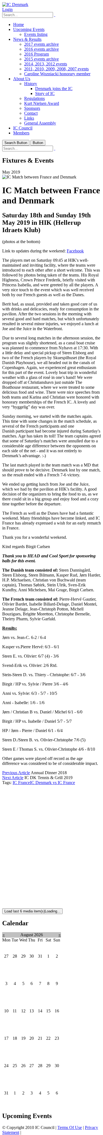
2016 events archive (41, 49)
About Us (21, 78)
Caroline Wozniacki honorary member (57, 73)
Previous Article (16, 772)
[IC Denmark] (15, 4)
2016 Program (36, 54)
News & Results (27, 39)
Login (7, 9)
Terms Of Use (69, 1127)
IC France (21, 782)
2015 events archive (41, 59)
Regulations (34, 98)
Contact (31, 113)
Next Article (12, 777)
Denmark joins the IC (54, 88)
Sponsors (32, 108)
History (30, 83)
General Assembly (40, 123)
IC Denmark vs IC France (52, 782)
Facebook (75, 251)
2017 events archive (41, 44)
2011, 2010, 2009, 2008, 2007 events (56, 69)
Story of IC (45, 93)
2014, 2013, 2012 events (45, 64)
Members (21, 133)
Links (29, 118)
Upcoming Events (28, 29)
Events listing (36, 34)
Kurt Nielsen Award (41, 103)
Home (18, 24)
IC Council (22, 128)
